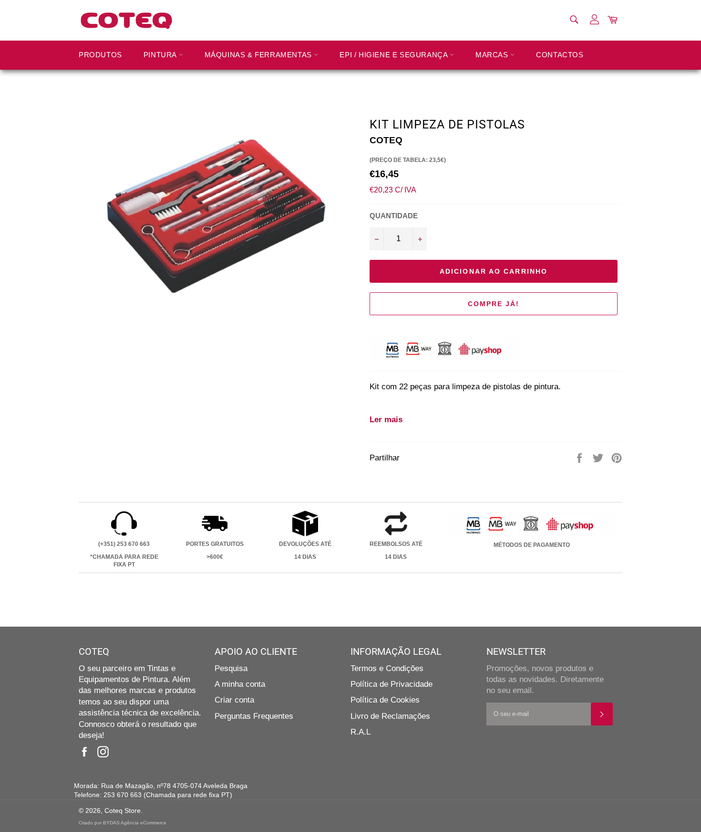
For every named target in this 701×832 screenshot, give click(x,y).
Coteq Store (122, 810)
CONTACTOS (559, 55)
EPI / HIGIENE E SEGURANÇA (395, 55)
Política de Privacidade (391, 684)
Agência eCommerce (143, 822)
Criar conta (234, 699)
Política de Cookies (385, 699)
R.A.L (360, 731)
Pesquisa (231, 668)
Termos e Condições (386, 668)
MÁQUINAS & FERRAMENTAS (259, 55)
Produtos (100, 55)
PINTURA (161, 55)
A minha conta (240, 684)
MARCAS (492, 55)
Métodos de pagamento (532, 545)
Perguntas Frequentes (254, 716)
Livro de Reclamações (390, 716)
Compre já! (494, 304)
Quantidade (394, 216)
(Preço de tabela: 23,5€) (408, 160)
